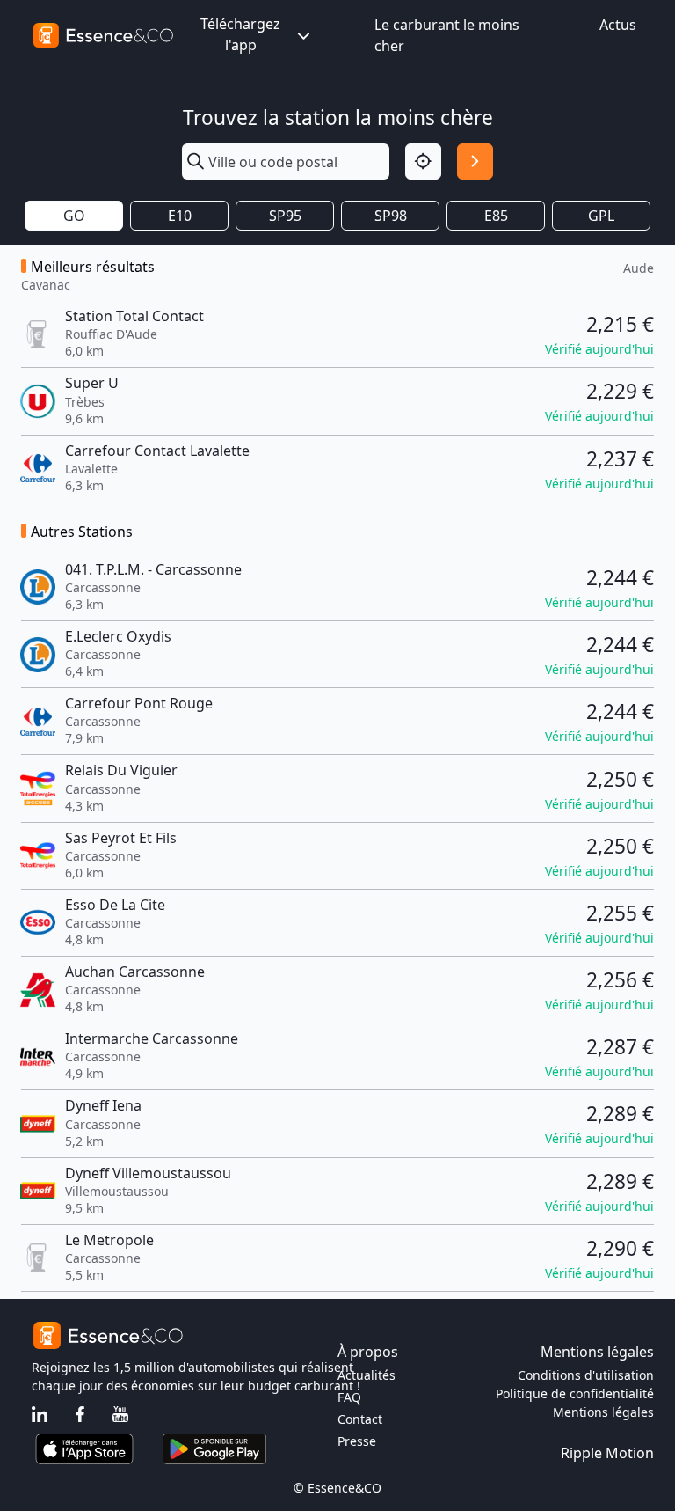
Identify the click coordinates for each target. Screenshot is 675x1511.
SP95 (285, 215)
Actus (617, 24)
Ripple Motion (607, 1453)
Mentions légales (603, 1412)
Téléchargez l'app (240, 34)
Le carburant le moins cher (446, 35)
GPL (601, 215)
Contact (360, 1419)
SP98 (390, 215)
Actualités (367, 1375)
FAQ (349, 1397)
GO (74, 215)
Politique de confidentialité (575, 1393)
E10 (180, 215)
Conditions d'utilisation (586, 1375)
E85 (496, 215)
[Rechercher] (475, 161)
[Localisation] (423, 161)
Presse (357, 1441)
